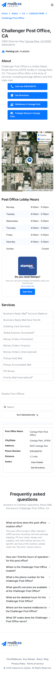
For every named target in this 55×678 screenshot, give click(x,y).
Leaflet (27, 190)
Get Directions (22, 95)
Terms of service (35, 663)
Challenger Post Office (13, 18)
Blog (46, 659)
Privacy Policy (18, 663)
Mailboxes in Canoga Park (27, 104)
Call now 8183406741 (25, 86)
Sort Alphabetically (26, 415)
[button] (29, 160)
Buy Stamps (29, 659)
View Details (37, 462)
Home (5, 13)
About (39, 659)
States (15, 13)
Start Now (27, 291)
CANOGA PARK (36, 13)
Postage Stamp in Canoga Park (25, 115)
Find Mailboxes (14, 659)
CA (23, 13)
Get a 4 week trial (27, 286)
